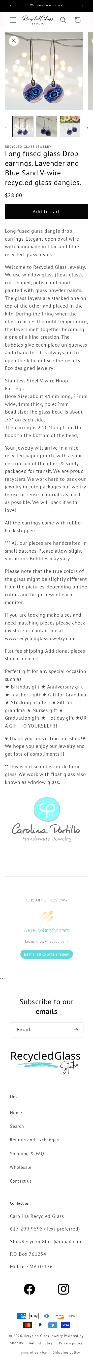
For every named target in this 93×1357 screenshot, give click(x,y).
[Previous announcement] (10, 6)
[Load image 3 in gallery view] (70, 126)
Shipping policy (66, 1352)
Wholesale (20, 1167)
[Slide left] (5, 128)
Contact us (21, 1181)
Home (16, 1112)
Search (17, 1126)
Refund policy (41, 1343)
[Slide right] (87, 128)
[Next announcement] (82, 6)
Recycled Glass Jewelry (43, 1335)
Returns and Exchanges (34, 1140)
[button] (13, 20)
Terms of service (33, 1352)
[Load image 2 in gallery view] (46, 126)
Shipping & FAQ (27, 1153)
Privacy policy (71, 1343)
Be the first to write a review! (46, 954)
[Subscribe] (76, 1029)
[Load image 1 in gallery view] (23, 126)
